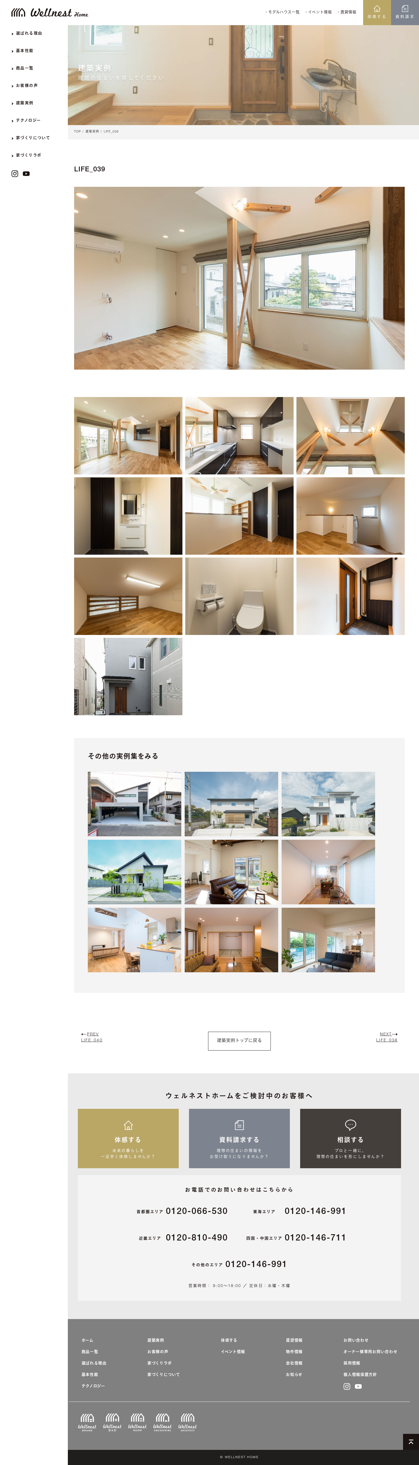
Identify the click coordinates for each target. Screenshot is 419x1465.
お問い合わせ (356, 1341)
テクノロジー (93, 1386)
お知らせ (294, 1375)
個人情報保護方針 (360, 1375)
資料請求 (405, 17)
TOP (77, 131)
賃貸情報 (294, 1341)
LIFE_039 (111, 131)
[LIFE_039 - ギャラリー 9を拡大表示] (350, 596)
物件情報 (294, 1352)
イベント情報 (233, 1352)
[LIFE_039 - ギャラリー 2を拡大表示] (239, 435)
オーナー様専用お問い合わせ (370, 1352)
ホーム (87, 1341)
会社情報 (294, 1364)
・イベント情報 (318, 13)
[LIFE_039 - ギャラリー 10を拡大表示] (128, 676)
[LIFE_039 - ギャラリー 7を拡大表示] (128, 596)
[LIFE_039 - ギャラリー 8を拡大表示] (239, 596)
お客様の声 (157, 1352)
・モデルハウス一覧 (282, 13)
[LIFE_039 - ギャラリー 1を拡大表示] (128, 435)
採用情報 (351, 1364)
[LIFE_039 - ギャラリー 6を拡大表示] (350, 516)
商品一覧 (90, 1352)
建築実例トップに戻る (239, 1041)
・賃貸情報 (346, 13)
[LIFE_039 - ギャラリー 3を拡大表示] (350, 435)
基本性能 (90, 1375)
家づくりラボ (159, 1364)
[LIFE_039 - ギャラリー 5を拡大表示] (239, 516)
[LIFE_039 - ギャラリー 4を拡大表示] (128, 516)
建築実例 (92, 131)
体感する (377, 17)
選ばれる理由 (94, 1364)
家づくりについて (163, 1375)
